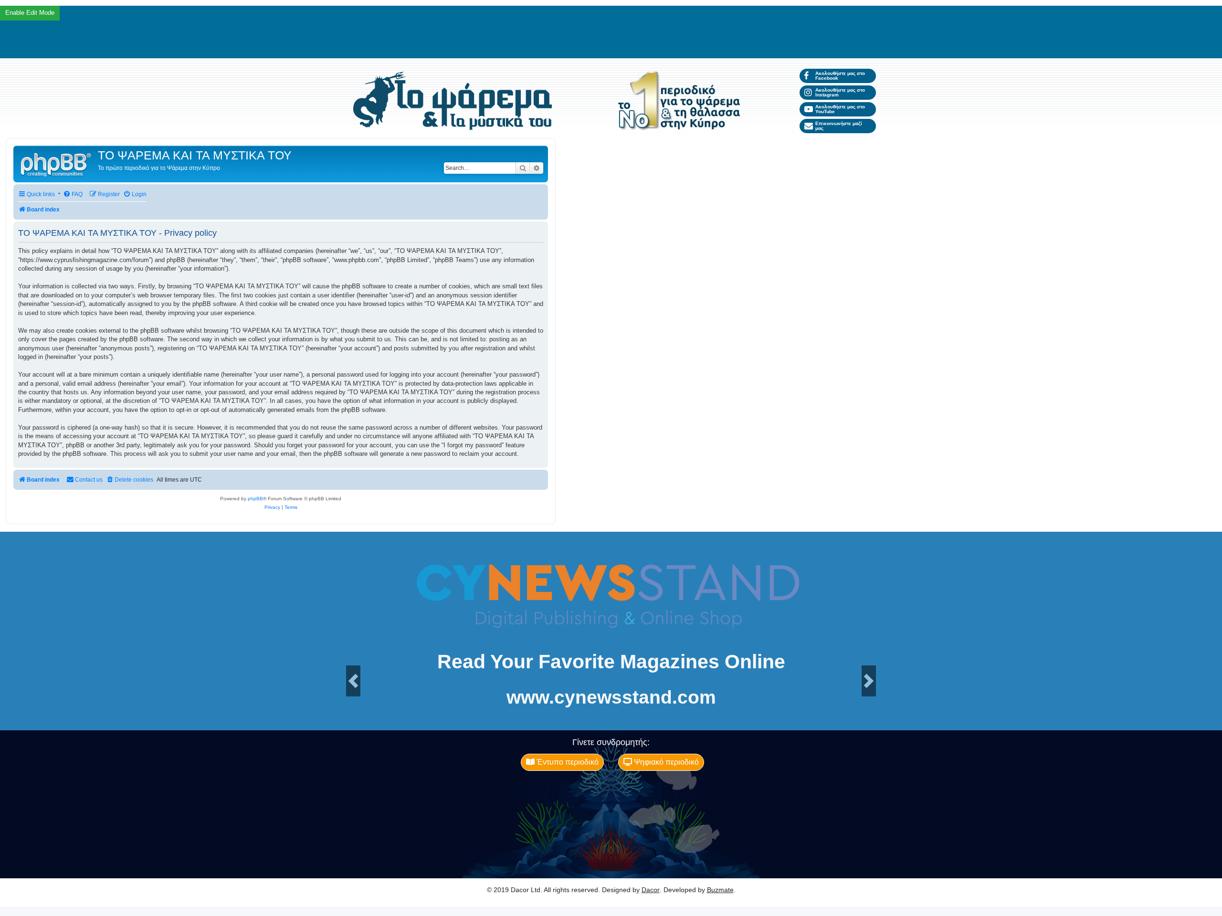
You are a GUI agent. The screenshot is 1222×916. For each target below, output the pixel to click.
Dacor (651, 890)
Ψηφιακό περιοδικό (665, 762)
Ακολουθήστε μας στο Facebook (840, 76)
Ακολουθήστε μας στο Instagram (840, 92)
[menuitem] (73, 194)
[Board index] (57, 164)
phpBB (255, 498)
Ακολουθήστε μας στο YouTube (840, 109)
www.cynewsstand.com (611, 697)
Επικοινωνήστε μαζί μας (838, 126)
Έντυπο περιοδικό (567, 762)
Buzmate (720, 890)
